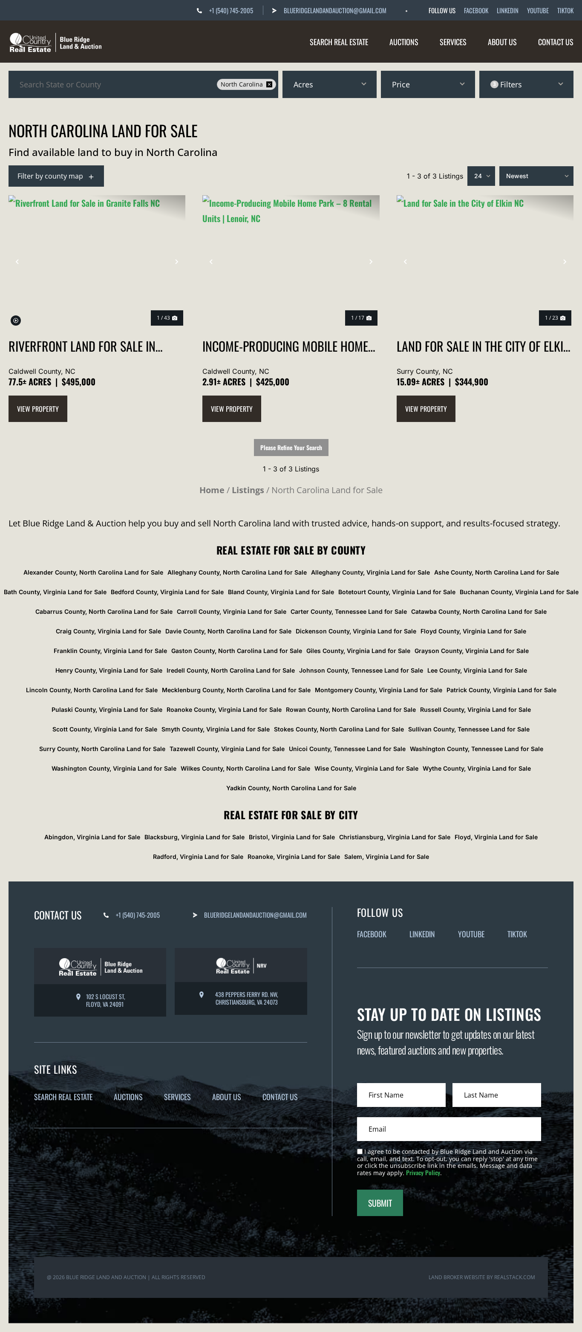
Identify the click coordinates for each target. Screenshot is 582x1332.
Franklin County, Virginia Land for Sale (110, 650)
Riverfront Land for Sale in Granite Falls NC (82, 345)
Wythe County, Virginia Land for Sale (477, 768)
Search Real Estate (339, 41)
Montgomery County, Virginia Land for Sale (378, 689)
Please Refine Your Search (291, 447)
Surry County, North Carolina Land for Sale (102, 748)
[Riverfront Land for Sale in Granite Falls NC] (97, 261)
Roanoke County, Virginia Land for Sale (224, 709)
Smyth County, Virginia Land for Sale (215, 729)
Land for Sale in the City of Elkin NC (483, 345)
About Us (502, 41)
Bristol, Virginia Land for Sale (292, 837)
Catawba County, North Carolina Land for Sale (479, 611)
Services (453, 41)
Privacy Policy (423, 1172)
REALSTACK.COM (514, 1277)
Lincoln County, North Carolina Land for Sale (92, 689)
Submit (380, 1202)
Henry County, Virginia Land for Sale (108, 670)
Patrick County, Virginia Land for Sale (501, 689)
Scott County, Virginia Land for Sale (104, 729)
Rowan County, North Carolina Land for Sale (351, 709)
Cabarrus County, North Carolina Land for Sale (104, 611)
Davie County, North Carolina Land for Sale (228, 631)
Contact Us (555, 41)
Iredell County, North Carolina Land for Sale (231, 670)
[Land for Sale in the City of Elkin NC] (485, 261)
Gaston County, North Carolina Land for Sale (236, 650)
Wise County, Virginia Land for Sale (366, 768)
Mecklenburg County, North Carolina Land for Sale (236, 689)
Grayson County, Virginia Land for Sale (472, 650)
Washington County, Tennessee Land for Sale (476, 748)
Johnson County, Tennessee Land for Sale (361, 670)
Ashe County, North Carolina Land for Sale (496, 572)
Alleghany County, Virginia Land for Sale (370, 572)
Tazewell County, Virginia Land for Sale (227, 748)
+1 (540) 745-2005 (231, 10)
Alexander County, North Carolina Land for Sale (93, 572)
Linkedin (508, 10)
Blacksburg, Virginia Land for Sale (194, 837)
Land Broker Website (457, 1277)
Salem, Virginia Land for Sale (386, 856)
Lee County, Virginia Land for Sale (477, 670)
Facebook (476, 10)
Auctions (403, 41)
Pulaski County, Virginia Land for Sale (107, 709)
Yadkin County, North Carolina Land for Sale (291, 788)
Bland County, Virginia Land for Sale (281, 591)
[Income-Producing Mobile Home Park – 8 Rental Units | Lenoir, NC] (290, 261)
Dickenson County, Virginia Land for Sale (356, 631)
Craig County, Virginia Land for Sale (108, 631)
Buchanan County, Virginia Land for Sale (519, 591)
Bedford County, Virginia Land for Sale (167, 591)
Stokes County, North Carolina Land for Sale (339, 729)
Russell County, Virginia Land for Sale (475, 709)
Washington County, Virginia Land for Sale (114, 768)
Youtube (538, 10)
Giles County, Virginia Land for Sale (358, 650)
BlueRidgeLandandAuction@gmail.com (335, 10)
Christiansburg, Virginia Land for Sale (394, 837)
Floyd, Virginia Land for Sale (496, 837)
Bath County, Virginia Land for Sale (55, 591)
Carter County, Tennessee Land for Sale (349, 611)
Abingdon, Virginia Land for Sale (92, 837)
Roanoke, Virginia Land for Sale (294, 856)
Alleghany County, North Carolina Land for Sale (237, 572)
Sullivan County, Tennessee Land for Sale (469, 729)
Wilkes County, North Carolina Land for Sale (245, 768)
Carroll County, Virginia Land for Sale (231, 611)
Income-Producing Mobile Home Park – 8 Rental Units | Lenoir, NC (289, 345)
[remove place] (269, 84)
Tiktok (565, 10)
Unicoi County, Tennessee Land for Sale (347, 748)
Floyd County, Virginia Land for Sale (473, 631)
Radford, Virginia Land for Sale (198, 856)
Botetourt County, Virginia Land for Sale (396, 591)
